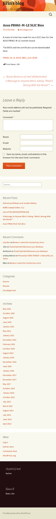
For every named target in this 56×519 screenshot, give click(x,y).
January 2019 (8, 357)
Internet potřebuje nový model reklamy (20, 203)
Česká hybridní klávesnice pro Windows (26, 246)
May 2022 (7, 331)
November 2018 (9, 362)
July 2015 (7, 401)
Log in (5, 442)
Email (6, 142)
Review (6, 286)
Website (7, 148)
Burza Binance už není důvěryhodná (25, 76)
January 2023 (8, 326)
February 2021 (9, 344)
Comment (8, 117)
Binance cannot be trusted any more (28, 242)
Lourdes (6, 242)
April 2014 (7, 423)
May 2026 (7, 309)
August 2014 (8, 410)
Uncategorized (26, 29)
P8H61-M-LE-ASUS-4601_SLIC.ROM (20, 57)
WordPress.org (9, 455)
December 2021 (9, 340)
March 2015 (7, 406)
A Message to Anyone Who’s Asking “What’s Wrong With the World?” (29, 83)
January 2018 (8, 370)
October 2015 (9, 397)
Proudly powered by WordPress (16, 513)
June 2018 (7, 366)
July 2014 (7, 415)
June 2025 (7, 322)
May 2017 (7, 384)
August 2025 (8, 317)
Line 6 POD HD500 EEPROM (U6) (16, 212)
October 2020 (9, 348)
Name (6, 136)
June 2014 (7, 419)
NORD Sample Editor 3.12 (13, 207)
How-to (6, 281)
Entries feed (8, 446)
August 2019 (8, 353)
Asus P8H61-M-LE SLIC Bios (14, 224)
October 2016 (9, 388)
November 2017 (9, 379)
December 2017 (9, 375)
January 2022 (8, 335)
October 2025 (9, 313)
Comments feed (10, 451)
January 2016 (8, 393)
